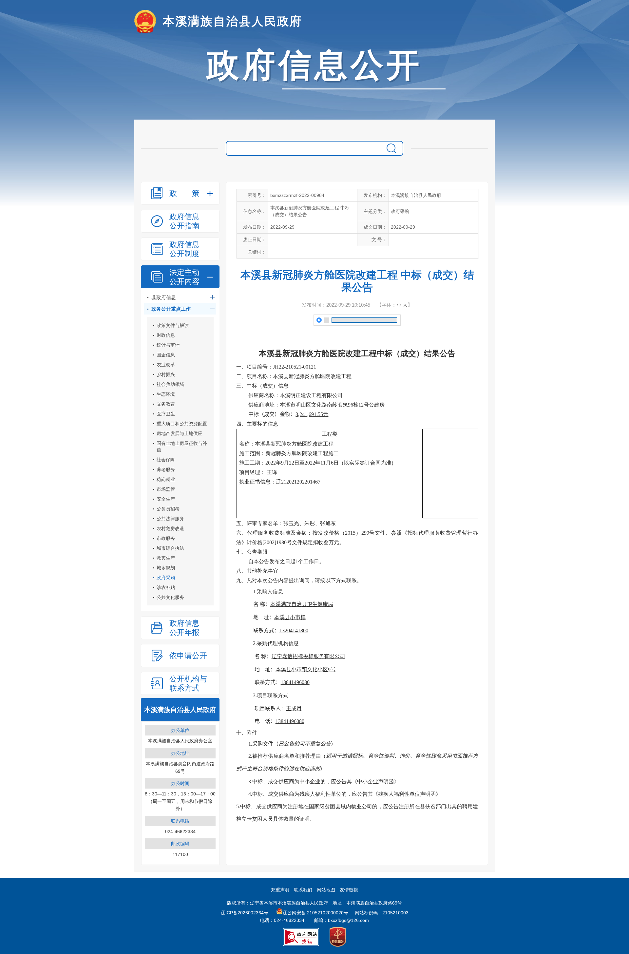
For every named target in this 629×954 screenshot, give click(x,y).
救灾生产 (166, 558)
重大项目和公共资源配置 (182, 423)
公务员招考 (168, 508)
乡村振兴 (166, 374)
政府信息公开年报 (184, 628)
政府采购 (166, 577)
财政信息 (166, 335)
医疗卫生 (166, 413)
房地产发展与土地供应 (179, 433)
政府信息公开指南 (184, 221)
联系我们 (303, 889)
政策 (184, 193)
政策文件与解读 (173, 325)
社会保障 (166, 459)
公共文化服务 (170, 597)
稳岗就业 (166, 479)
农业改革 (166, 364)
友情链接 (349, 889)
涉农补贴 (166, 587)
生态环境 (166, 394)
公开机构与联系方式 (188, 683)
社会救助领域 (170, 384)
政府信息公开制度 (184, 249)
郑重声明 (280, 889)
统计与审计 (168, 345)
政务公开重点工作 (171, 309)
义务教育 (166, 404)
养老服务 (166, 469)
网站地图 (326, 889)
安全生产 (166, 499)
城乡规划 (166, 567)
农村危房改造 (170, 528)
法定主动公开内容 (184, 277)
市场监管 (166, 489)
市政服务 (166, 538)
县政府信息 (163, 297)
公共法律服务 (170, 518)
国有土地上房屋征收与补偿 (182, 446)
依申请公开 (188, 655)
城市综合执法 (170, 548)
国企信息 (166, 354)
